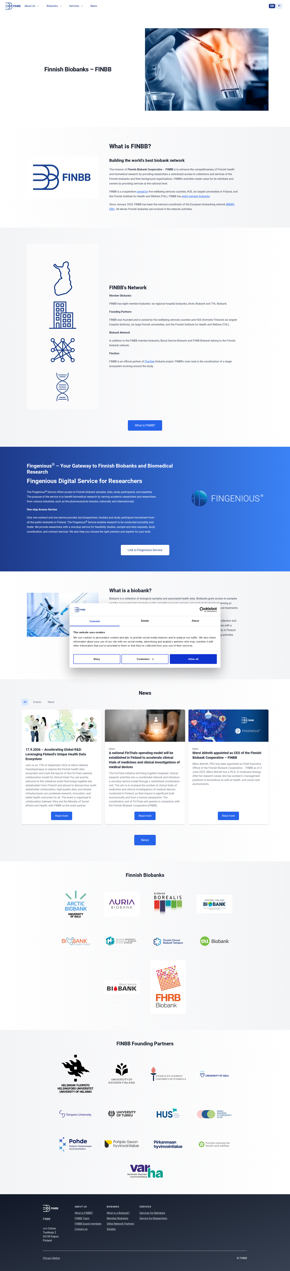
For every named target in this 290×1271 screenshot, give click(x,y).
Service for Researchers (153, 1218)
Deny (97, 658)
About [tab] (195, 620)
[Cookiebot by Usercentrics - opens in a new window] (202, 609)
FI (279, 6)
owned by (142, 191)
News (93, 6)
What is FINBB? (84, 1213)
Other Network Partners (120, 1223)
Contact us (81, 1229)
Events (37, 702)
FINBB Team (82, 1218)
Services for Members (152, 1213)
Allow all (193, 658)
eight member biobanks (196, 196)
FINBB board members (88, 1223)
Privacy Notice (51, 1258)
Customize (143, 658)
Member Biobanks (117, 1218)
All (25, 702)
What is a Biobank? (118, 1213)
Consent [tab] (95, 621)
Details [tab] (145, 620)
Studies (111, 1229)
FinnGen (150, 361)
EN (272, 6)
